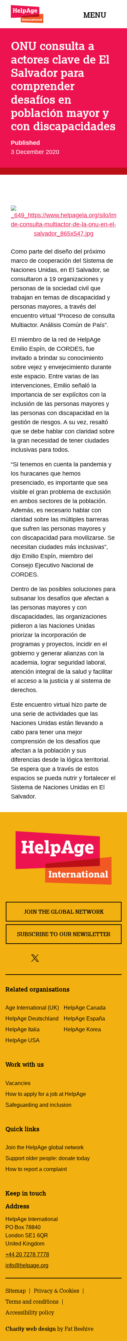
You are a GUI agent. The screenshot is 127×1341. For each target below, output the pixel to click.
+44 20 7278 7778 (27, 1254)
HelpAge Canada (85, 1008)
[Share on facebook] (46, 957)
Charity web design (30, 1329)
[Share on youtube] (75, 957)
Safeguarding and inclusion (38, 1105)
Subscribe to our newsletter (63, 934)
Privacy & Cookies (56, 1290)
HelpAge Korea (82, 1029)
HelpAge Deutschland (32, 1018)
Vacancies (17, 1083)
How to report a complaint (36, 1169)
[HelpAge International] (27, 14)
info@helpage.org (26, 1265)
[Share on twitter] (35, 957)
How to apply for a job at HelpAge (45, 1094)
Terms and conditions (32, 1301)
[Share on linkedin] (90, 957)
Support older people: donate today (47, 1158)
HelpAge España (84, 1018)
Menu (94, 15)
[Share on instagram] (59, 957)
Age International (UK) (32, 1008)
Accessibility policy (29, 1312)
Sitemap (15, 1290)
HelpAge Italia (22, 1029)
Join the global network (64, 911)
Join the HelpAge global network (44, 1147)
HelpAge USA (22, 1040)
